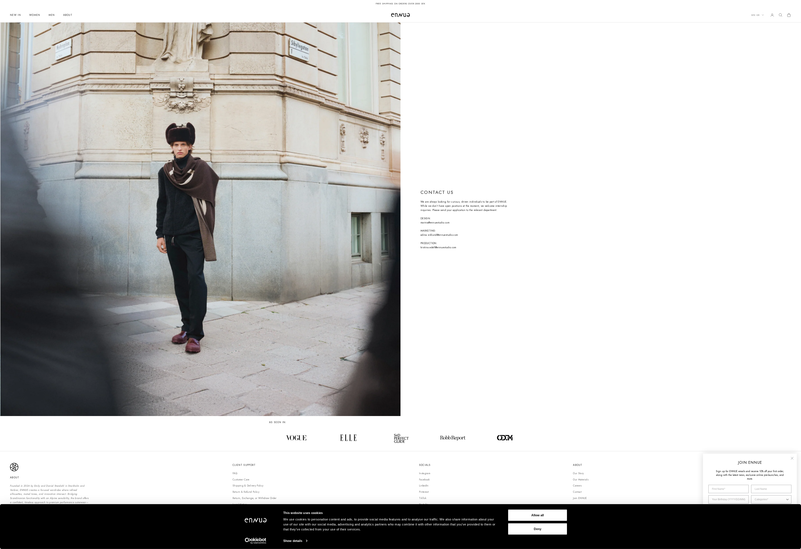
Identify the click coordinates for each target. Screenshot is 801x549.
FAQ (235, 473)
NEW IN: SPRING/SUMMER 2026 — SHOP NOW (400, 3)
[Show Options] (787, 499)
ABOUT (68, 15)
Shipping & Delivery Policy (248, 486)
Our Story (578, 473)
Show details (292, 541)
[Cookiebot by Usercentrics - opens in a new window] (255, 541)
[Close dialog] (792, 458)
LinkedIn (424, 486)
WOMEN (34, 15)
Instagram (424, 473)
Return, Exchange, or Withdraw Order (255, 498)
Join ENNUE (580, 498)
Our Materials (580, 479)
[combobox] (770, 499)
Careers (577, 486)
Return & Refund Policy (246, 492)
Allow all (537, 515)
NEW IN (15, 15)
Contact (577, 492)
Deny (537, 528)
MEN (52, 15)
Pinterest (424, 492)
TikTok (422, 498)
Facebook (424, 479)
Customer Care (241, 479)
